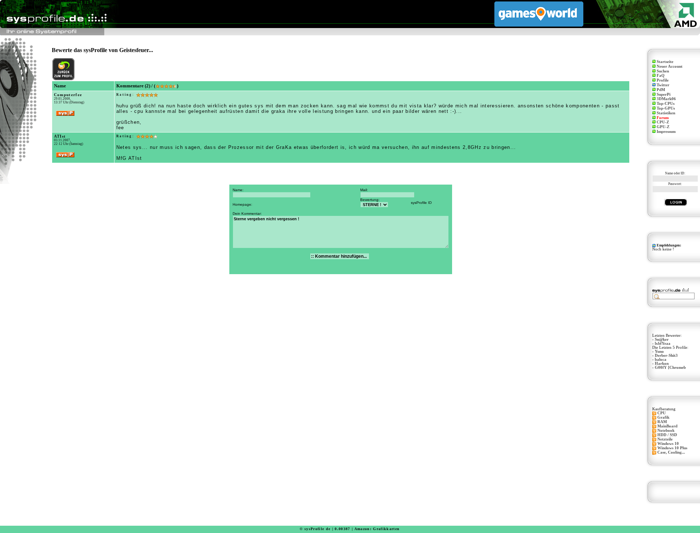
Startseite (665, 62)
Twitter (663, 85)
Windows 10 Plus (672, 448)
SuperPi (663, 94)
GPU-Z (663, 127)
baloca (660, 360)
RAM (662, 422)
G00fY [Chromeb (670, 368)
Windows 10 (668, 444)
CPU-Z (663, 122)
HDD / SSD (667, 435)
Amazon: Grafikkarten (377, 529)
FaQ (661, 76)
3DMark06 (666, 99)
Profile (663, 80)
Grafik (663, 417)
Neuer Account (669, 66)
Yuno (659, 352)
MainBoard (667, 426)
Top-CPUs (665, 104)
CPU (661, 413)
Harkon (662, 364)
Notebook (665, 431)
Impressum (666, 132)
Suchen (663, 71)
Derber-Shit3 (666, 356)
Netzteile (665, 439)
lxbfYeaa (662, 343)
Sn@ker (662, 339)
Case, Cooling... (671, 452)
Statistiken (666, 113)
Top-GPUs (666, 108)
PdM (661, 90)
